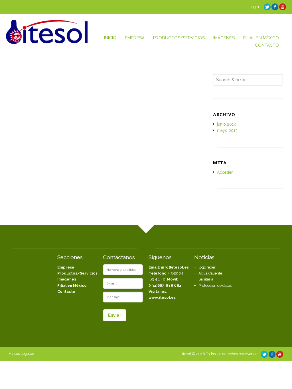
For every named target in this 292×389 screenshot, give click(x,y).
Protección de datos (215, 285)
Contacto (66, 291)
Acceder (225, 172)
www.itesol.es (162, 297)
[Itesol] (47, 42)
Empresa (65, 267)
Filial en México (72, 285)
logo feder (207, 267)
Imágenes (66, 279)
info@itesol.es (175, 267)
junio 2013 (226, 124)
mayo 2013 (227, 130)
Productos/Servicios (77, 273)
